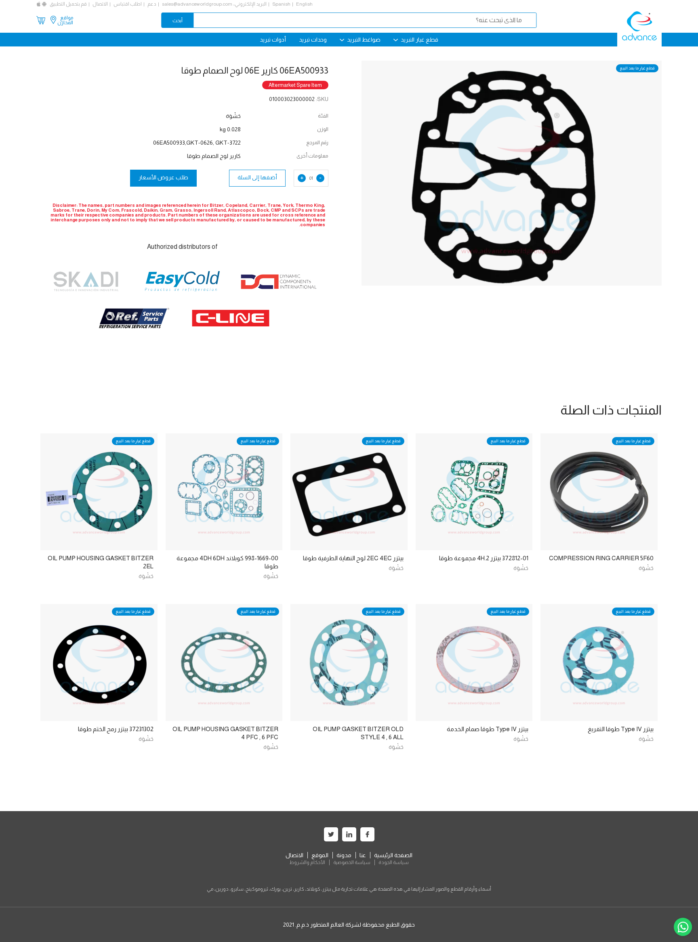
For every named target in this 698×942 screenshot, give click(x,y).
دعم (151, 4)
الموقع (319, 855)
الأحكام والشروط (307, 862)
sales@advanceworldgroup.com (197, 4)
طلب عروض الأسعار (163, 177)
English (304, 4)
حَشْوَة (646, 568)
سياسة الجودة (393, 862)
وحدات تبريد (313, 39)
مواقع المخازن (65, 20)
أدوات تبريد (273, 39)
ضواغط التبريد (363, 39)
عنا (363, 855)
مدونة (343, 855)
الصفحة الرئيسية (393, 855)
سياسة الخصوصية (351, 862)
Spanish (281, 4)
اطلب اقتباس (128, 4)
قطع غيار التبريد (418, 39)
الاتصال (100, 4)
